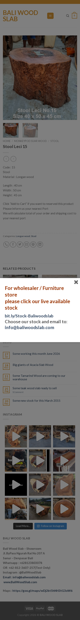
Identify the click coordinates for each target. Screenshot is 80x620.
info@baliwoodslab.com (29, 327)
